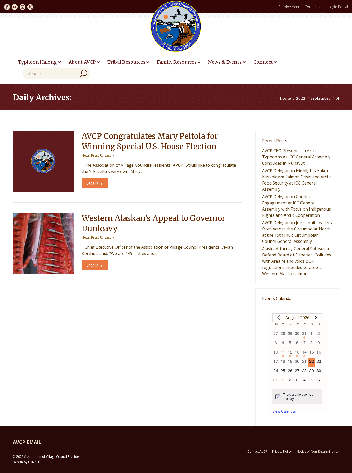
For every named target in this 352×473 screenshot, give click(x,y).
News (86, 155)
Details (92, 183)
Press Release (101, 155)
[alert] (297, 396)
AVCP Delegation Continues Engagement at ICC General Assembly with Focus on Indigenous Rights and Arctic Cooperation (296, 206)
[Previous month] (279, 318)
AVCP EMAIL (27, 442)
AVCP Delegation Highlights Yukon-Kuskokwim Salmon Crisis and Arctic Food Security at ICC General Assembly (296, 180)
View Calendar (284, 411)
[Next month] (316, 318)
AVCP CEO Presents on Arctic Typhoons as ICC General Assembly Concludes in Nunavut (296, 157)
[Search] (83, 73)
